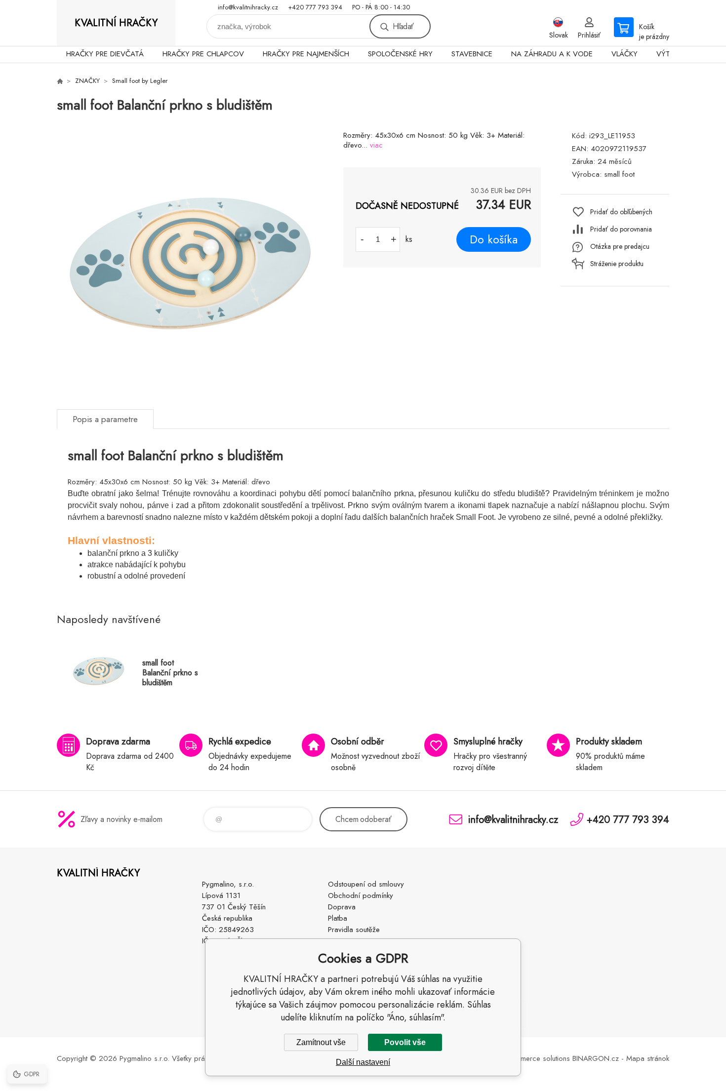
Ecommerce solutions (536, 1058)
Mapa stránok (647, 1058)
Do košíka (494, 239)
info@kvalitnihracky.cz (248, 7)
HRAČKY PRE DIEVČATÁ (105, 53)
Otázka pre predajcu (619, 246)
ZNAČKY (87, 80)
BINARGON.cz (595, 1058)
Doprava (342, 906)
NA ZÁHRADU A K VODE (552, 53)
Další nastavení (363, 1062)
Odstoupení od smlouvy (366, 884)
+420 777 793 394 (315, 7)
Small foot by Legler (139, 80)
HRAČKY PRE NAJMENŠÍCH (306, 53)
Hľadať (403, 26)
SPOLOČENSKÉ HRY (400, 53)
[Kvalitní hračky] (60, 81)
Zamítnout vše (321, 1042)
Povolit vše (405, 1042)
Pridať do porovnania (621, 229)
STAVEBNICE (471, 53)
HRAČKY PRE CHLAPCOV (203, 53)
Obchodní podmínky (360, 895)
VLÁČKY (624, 53)
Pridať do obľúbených (621, 212)
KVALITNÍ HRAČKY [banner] (116, 23)
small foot (619, 174)
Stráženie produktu (617, 264)
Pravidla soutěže (354, 929)
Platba (337, 918)
